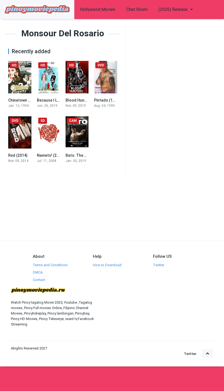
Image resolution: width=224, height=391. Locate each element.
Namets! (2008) (50, 155)
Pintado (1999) (107, 100)
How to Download (107, 265)
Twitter (158, 265)
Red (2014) (18, 155)
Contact (39, 280)
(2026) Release (173, 9)
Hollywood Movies (97, 9)
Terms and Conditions (50, 265)
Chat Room (137, 9)
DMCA (38, 272)
